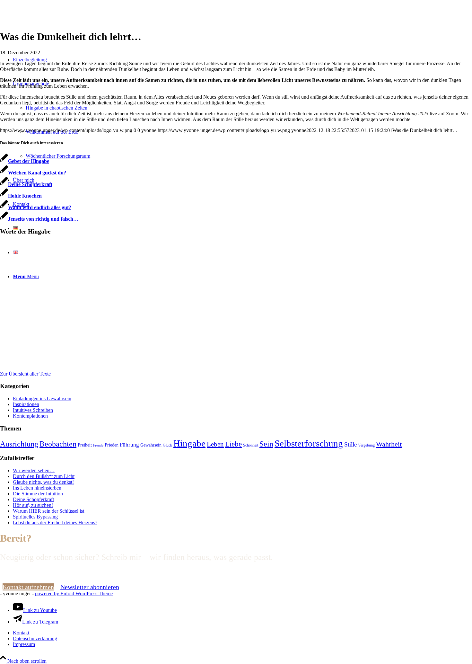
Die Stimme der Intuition (38, 493)
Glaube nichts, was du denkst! (43, 482)
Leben (215, 444)
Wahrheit (389, 444)
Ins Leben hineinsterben (37, 488)
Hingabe (189, 443)
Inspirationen (26, 404)
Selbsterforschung (309, 443)
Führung (129, 444)
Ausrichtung (19, 443)
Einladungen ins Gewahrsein (42, 398)
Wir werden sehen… (34, 470)
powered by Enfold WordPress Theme (74, 593)
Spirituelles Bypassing (35, 516)
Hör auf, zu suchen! (33, 505)
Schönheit (250, 445)
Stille (350, 444)
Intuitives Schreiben (33, 410)
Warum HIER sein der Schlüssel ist (48, 511)
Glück (167, 445)
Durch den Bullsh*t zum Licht (43, 476)
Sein (266, 444)
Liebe (233, 444)
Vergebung (366, 445)
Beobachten (57, 443)
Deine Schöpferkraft (33, 499)
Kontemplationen (30, 416)
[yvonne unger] (48, 30)
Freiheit (85, 445)
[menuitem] (242, 633)
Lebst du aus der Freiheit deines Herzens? (55, 522)
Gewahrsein (151, 445)
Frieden (111, 445)
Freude (98, 445)
